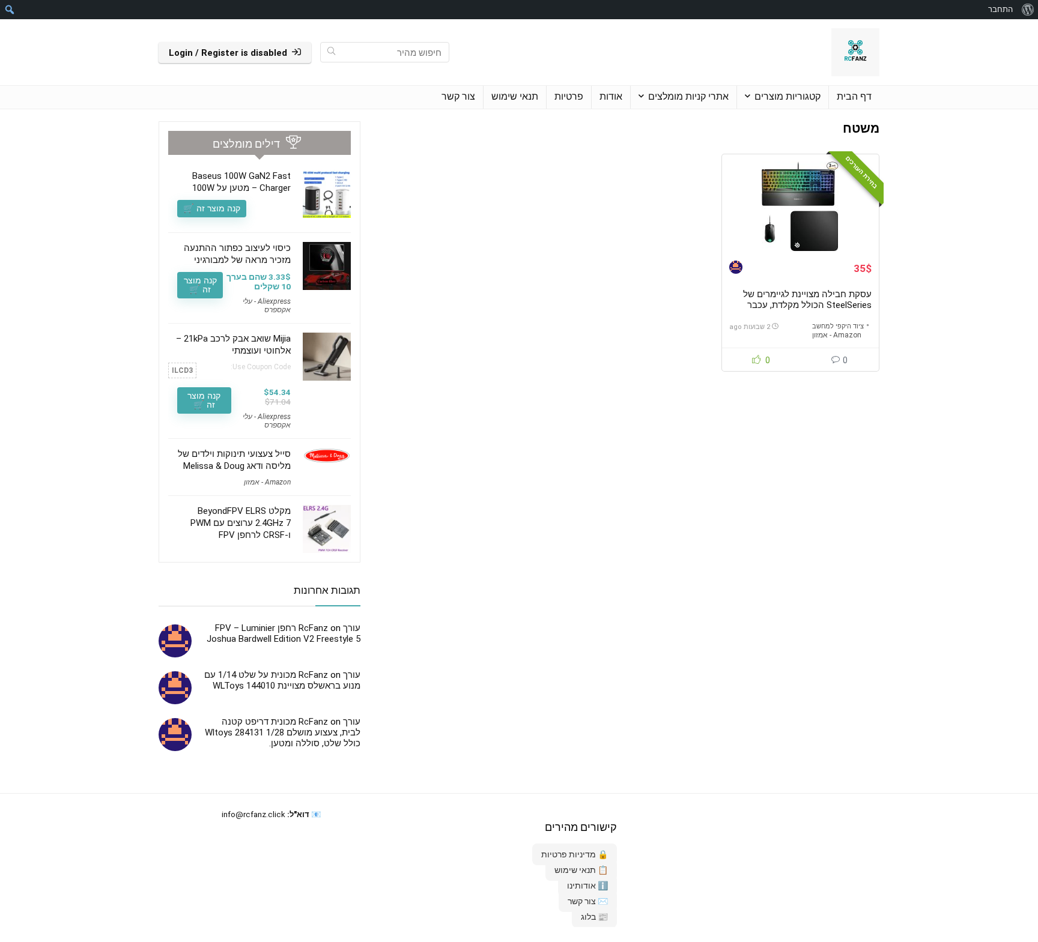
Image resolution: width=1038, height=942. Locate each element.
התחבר (1000, 9)
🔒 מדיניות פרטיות (574, 854)
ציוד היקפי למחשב (838, 326)
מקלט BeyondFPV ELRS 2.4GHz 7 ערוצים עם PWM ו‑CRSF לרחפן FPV (240, 523)
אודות (610, 96)
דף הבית (854, 96)
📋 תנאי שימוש (581, 870)
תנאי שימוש (514, 96)
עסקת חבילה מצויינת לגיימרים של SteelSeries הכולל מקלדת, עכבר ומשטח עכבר (807, 305)
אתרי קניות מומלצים (688, 96)
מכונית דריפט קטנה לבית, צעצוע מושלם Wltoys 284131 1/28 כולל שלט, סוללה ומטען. (282, 732)
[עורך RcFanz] (735, 268)
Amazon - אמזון (836, 335)
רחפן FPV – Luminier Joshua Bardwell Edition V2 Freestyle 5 (283, 633)
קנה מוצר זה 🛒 (211, 208)
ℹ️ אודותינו (587, 885)
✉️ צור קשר (588, 901)
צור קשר (458, 96)
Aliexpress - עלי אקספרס (267, 305)
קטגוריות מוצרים (787, 96)
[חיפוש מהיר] (331, 52)
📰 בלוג (594, 917)
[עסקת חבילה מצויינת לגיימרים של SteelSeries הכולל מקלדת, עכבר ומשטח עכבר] (800, 207)
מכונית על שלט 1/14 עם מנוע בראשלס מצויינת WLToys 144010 (282, 680)
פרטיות (568, 96)
